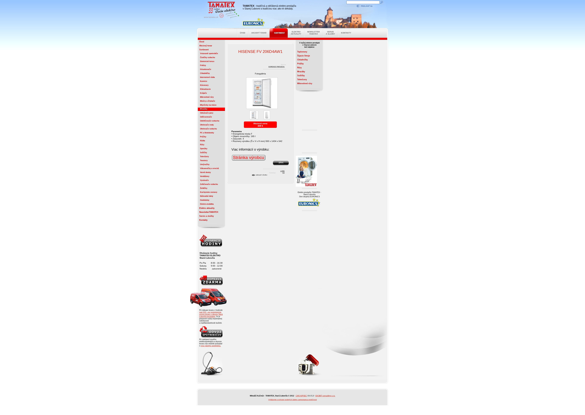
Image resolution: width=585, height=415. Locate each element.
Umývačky (204, 164)
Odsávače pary (206, 113)
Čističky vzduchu (207, 57)
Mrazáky (203, 109)
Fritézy (203, 65)
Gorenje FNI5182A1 (276, 67)
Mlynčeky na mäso (208, 105)
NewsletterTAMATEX (313, 33)
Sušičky (203, 152)
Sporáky (203, 149)
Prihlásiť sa (366, 6)
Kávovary (204, 85)
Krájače (203, 93)
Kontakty (346, 33)
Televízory (204, 156)
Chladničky (205, 73)
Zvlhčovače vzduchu (209, 184)
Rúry (202, 145)
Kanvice (203, 81)
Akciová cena (260, 123)
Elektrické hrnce (207, 61)
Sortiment (279, 33)
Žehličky (203, 188)
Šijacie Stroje (303, 56)
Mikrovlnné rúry (207, 97)
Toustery (204, 160)
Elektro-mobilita (207, 204)
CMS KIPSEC (301, 396)
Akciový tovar (258, 33)
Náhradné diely (206, 196)
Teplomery (302, 52)
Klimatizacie (205, 89)
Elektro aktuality (296, 33)
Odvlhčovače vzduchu (209, 121)
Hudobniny (204, 200)
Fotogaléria (260, 73)
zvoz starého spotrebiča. (211, 346)
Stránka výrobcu (248, 157)
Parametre (236, 131)
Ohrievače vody (207, 125)
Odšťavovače (206, 117)
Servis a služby (330, 33)
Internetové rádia (207, 77)
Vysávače (204, 180)
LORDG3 (282, 171)
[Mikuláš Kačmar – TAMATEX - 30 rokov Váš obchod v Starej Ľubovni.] (221, 18)
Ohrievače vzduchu (208, 129)
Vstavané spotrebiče (209, 53)
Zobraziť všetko (261, 175)
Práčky (203, 137)
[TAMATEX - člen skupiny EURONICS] (254, 22)
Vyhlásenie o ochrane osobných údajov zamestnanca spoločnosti (292, 400)
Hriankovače (205, 69)
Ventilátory (204, 176)
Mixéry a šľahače (207, 101)
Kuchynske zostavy (208, 192)
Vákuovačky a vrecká (209, 168)
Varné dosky (205, 172)
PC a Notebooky (207, 133)
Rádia (202, 141)
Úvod (242, 33)
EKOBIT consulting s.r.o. (325, 396)
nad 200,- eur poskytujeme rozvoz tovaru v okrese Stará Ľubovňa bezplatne (211, 314)
